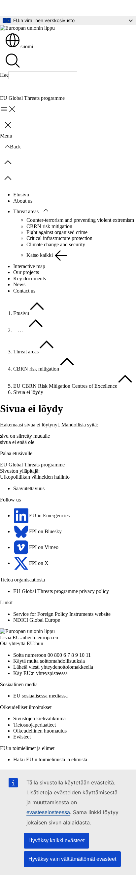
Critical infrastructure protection (59, 238)
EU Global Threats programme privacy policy (61, 591)
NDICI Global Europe (36, 620)
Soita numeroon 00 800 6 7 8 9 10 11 (52, 655)
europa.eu (48, 637)
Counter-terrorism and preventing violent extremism (80, 220)
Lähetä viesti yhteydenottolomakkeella (53, 667)
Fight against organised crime (56, 232)
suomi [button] (26, 46)
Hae (4, 75)
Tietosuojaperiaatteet (34, 725)
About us (22, 201)
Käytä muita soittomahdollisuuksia (49, 661)
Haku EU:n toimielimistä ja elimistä (50, 759)
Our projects (26, 272)
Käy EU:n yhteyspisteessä (40, 673)
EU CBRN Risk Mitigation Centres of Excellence (65, 386)
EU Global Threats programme (32, 464)
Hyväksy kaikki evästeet (56, 840)
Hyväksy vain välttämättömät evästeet (72, 859)
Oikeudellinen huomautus (40, 731)
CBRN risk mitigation (49, 226)
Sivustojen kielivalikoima (39, 718)
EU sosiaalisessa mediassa (40, 695)
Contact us (24, 291)
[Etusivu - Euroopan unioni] (27, 28)
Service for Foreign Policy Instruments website (62, 614)
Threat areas (26, 211)
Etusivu (21, 194)
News (19, 284)
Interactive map (29, 266)
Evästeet (22, 736)
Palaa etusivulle (16, 453)
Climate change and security (55, 244)
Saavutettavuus (29, 488)
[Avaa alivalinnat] (46, 210)
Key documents (29, 278)
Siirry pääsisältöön (24, 8)
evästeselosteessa (48, 812)
